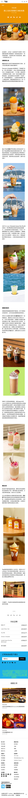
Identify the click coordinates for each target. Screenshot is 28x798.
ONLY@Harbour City (19, 758)
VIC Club (16, 755)
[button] (22, 1)
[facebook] (2, 662)
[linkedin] (4, 776)
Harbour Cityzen (18, 760)
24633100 (23, 636)
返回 (3, 5)
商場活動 (3, 755)
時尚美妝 (3, 744)
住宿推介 (3, 769)
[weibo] (10, 662)
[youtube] (6, 774)
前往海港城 (16, 776)
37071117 (23, 632)
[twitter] (5, 662)
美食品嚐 (4, 704)
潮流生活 (3, 748)
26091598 (23, 645)
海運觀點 (16, 769)
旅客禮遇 (3, 765)
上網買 (15, 751)
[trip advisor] (15, 662)
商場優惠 (3, 758)
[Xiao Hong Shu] (6, 776)
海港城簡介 (16, 774)
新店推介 (16, 744)
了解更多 (17, 795)
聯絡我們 (16, 779)
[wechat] (12, 662)
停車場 (15, 767)
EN (24, 1)
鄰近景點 (3, 767)
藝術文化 (3, 751)
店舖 (15, 746)
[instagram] (7, 662)
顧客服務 (16, 765)
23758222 (23, 640)
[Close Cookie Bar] (26, 794)
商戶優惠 (3, 760)
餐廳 (15, 748)
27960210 (23, 625)
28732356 (23, 629)
